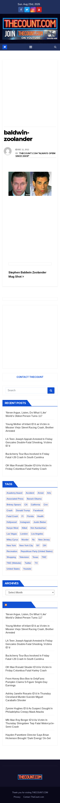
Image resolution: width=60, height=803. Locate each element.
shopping (11, 557)
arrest (41, 493)
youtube (27, 569)
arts (49, 493)
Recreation (12, 551)
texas (35, 557)
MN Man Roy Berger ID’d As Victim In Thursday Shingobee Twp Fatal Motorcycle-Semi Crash (30, 723)
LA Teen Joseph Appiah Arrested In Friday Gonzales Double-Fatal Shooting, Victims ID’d (29, 442)
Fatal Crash (12, 516)
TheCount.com (19, 604)
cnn (46, 504)
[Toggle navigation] (30, 47)
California (35, 504)
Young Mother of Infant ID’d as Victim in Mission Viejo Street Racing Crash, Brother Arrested (30, 427)
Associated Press (15, 498)
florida (30, 516)
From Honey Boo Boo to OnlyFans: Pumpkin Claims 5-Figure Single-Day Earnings (26, 682)
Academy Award (14, 493)
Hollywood (12, 522)
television (24, 557)
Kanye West (12, 528)
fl (22, 516)
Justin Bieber (40, 522)
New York (11, 545)
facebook (38, 510)
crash (9, 510)
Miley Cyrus (12, 539)
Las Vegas (12, 534)
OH (44, 545)
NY (37, 545)
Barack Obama (34, 498)
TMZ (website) (14, 563)
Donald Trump (23, 510)
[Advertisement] (30, 94)
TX (36, 563)
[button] (55, 47)
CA (25, 504)
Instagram (25, 522)
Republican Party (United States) (37, 551)
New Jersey (44, 539)
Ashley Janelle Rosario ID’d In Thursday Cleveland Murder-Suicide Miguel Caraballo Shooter (28, 697)
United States (13, 569)
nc (33, 539)
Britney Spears (14, 504)
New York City (26, 545)
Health (40, 516)
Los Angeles (37, 534)
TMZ (44, 557)
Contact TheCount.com (33, 797)
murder (25, 539)
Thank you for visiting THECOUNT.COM (30, 792)
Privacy (17, 797)
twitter (28, 563)
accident (30, 493)
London (24, 534)
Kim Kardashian (38, 528)
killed (24, 528)
